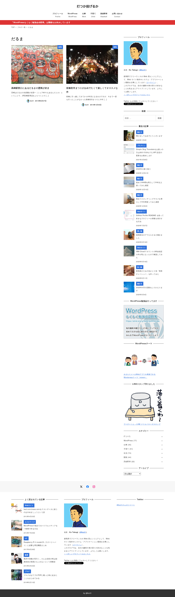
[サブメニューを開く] (162, 436)
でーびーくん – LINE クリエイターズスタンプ (142, 424)
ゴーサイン (151, 82)
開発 (125, 457)
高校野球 (127, 461)
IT (124, 436)
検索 (160, 118)
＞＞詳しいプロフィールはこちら (137, 94)
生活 (125, 453)
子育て (126, 449)
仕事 (125, 444)
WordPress (128, 440)
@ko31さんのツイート (126, 505)
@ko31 (143, 70)
